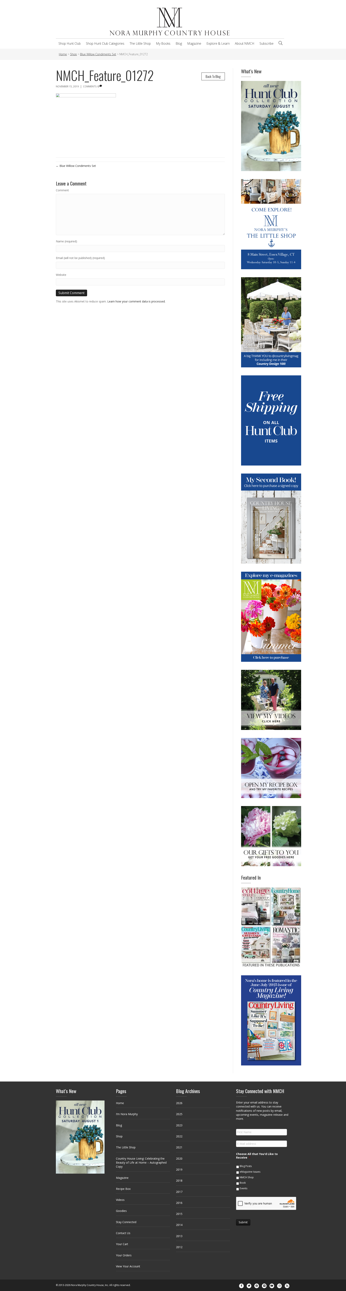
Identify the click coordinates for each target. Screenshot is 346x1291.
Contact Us (123, 1233)
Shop (119, 1136)
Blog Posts (246, 1166)
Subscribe (267, 43)
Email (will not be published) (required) (80, 258)
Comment (62, 190)
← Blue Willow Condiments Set (76, 166)
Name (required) (66, 241)
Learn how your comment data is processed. (136, 301)
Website (61, 275)
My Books (163, 43)
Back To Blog (213, 76)
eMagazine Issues (250, 1171)
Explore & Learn (218, 43)
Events (243, 1188)
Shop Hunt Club (69, 43)
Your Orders (124, 1255)
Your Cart (122, 1244)
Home (120, 1103)
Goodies (121, 1211)
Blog (179, 43)
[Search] (280, 43)
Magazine (194, 43)
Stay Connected (126, 1222)
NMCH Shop (247, 1177)
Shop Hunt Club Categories (105, 43)
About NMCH (244, 43)
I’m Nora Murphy (127, 1114)
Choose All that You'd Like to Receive (257, 1155)
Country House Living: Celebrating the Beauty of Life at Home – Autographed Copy (141, 1163)
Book (243, 1182)
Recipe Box (123, 1189)
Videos (120, 1200)
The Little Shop (140, 43)
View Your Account (128, 1266)
